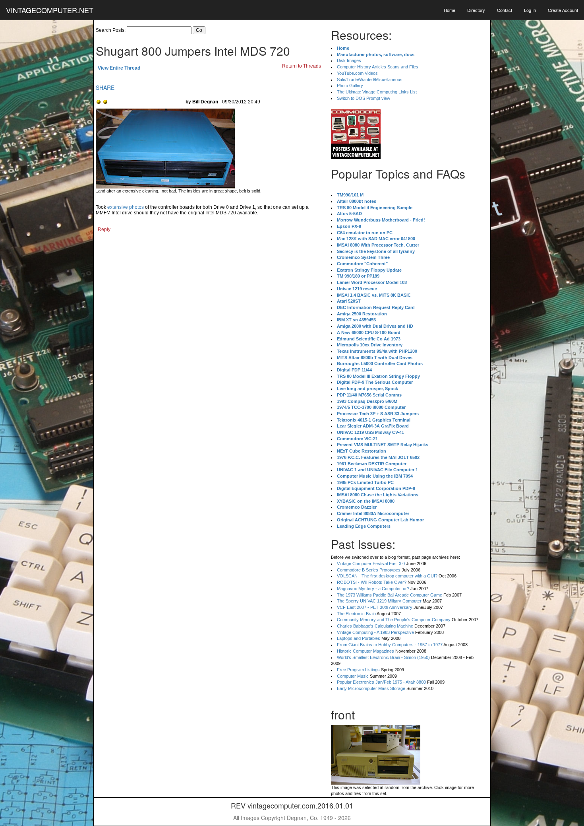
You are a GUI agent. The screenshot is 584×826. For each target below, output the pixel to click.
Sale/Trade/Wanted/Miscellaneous (369, 79)
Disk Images (349, 60)
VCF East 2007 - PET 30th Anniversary (374, 607)
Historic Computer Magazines (365, 651)
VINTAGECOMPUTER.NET (49, 10)
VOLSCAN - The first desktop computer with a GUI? (387, 575)
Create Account (563, 10)
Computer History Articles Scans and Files (377, 66)
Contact (504, 10)
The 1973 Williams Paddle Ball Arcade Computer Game (389, 595)
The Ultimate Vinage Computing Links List (377, 91)
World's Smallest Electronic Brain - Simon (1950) (383, 657)
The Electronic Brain (356, 613)
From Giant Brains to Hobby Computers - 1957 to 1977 (390, 644)
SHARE (105, 87)
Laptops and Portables (358, 638)
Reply (104, 229)
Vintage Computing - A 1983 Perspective (375, 632)
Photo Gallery (350, 85)
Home (449, 10)
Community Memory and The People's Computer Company (394, 619)
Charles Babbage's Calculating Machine (375, 626)
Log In (530, 10)
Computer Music (353, 676)
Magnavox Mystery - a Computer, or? (373, 588)
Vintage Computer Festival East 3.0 (371, 563)
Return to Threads (301, 66)
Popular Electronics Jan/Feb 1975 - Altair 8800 (381, 682)
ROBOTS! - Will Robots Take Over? (371, 582)
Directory (476, 10)
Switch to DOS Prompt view (363, 98)
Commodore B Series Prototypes (368, 570)
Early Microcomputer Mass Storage (371, 688)
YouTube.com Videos (357, 73)
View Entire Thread (119, 68)
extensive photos (125, 207)
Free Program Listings (358, 669)
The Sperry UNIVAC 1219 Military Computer (379, 601)
